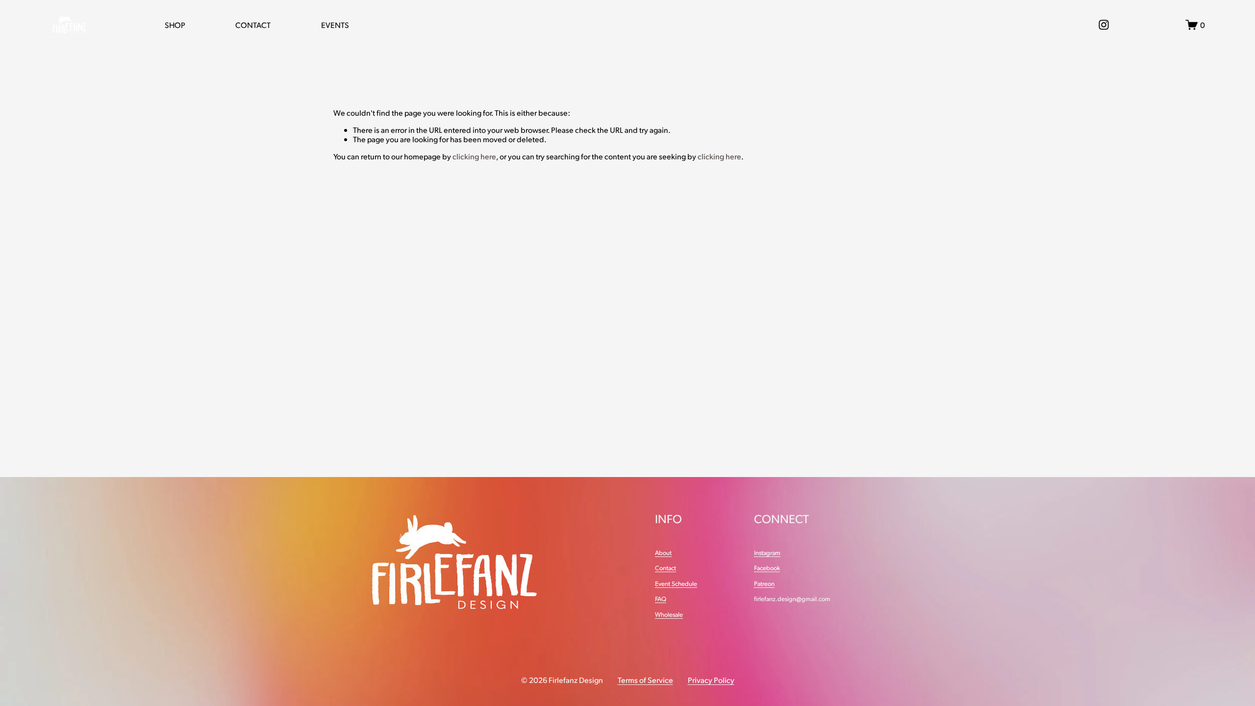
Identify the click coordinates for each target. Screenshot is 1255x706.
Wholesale (669, 614)
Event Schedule (676, 583)
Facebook (767, 568)
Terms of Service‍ (645, 679)
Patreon (764, 583)
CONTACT (253, 25)
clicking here (474, 156)
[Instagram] (1104, 25)
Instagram (767, 552)
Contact (665, 568)
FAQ (660, 599)
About (663, 552)
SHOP (175, 25)
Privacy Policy (711, 679)
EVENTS (335, 25)
